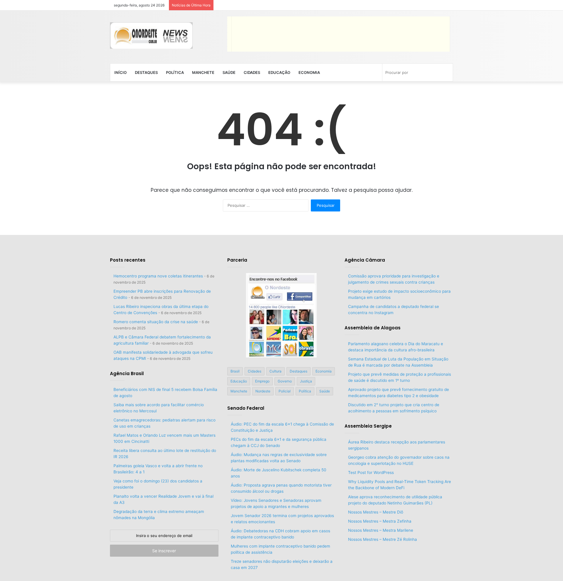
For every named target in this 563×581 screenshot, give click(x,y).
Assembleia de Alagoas (373, 328)
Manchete (203, 72)
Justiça (306, 381)
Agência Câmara (365, 260)
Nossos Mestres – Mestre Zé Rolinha (382, 539)
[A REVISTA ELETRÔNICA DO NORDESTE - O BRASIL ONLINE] (151, 35)
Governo (285, 381)
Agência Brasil (127, 373)
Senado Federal (245, 408)
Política (175, 72)
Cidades (252, 72)
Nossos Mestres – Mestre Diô (375, 512)
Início (120, 72)
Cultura (275, 371)
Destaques (146, 72)
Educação (279, 72)
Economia (309, 72)
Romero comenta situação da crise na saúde (155, 321)
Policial (285, 391)
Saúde (229, 72)
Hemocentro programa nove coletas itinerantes (158, 276)
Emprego (262, 381)
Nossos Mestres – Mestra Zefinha (379, 521)
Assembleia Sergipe (368, 426)
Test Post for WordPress (371, 472)
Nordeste (262, 391)
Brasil (235, 371)
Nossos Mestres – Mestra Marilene (380, 530)
